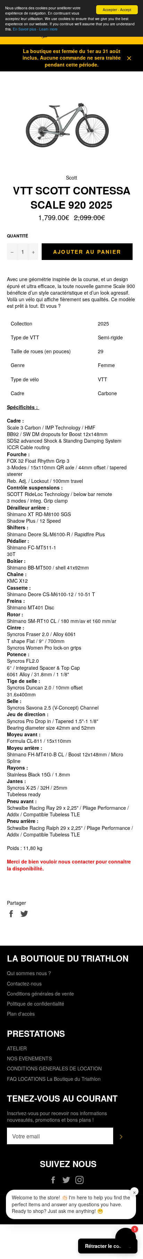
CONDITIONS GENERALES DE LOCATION (54, 1068)
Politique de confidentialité (35, 1003)
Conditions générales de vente (40, 993)
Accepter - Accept (117, 9)
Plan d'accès (21, 1013)
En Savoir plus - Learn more (35, 29)
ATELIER (17, 1048)
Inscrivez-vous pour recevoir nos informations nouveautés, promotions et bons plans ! (57, 1116)
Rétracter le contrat (108, 1245)
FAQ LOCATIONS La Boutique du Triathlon (54, 1078)
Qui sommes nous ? (29, 973)
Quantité (17, 236)
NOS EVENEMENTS (29, 1058)
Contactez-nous (24, 983)
